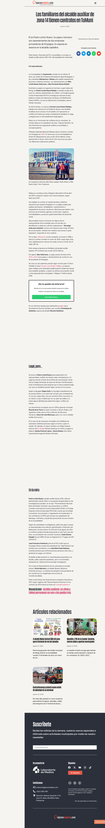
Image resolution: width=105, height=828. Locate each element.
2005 (43, 134)
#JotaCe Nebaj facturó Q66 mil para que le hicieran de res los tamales (46, 640)
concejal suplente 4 (63, 585)
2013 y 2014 (33, 257)
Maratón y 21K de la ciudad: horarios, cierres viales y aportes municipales (81, 640)
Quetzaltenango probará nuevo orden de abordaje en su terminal (47, 688)
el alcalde (41, 429)
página (61, 306)
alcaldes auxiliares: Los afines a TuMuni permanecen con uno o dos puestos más (50, 590)
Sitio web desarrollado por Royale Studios (86, 801)
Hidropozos (41, 237)
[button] (78, 53)
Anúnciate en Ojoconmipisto (88, 39)
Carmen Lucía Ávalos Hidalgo (51, 266)
